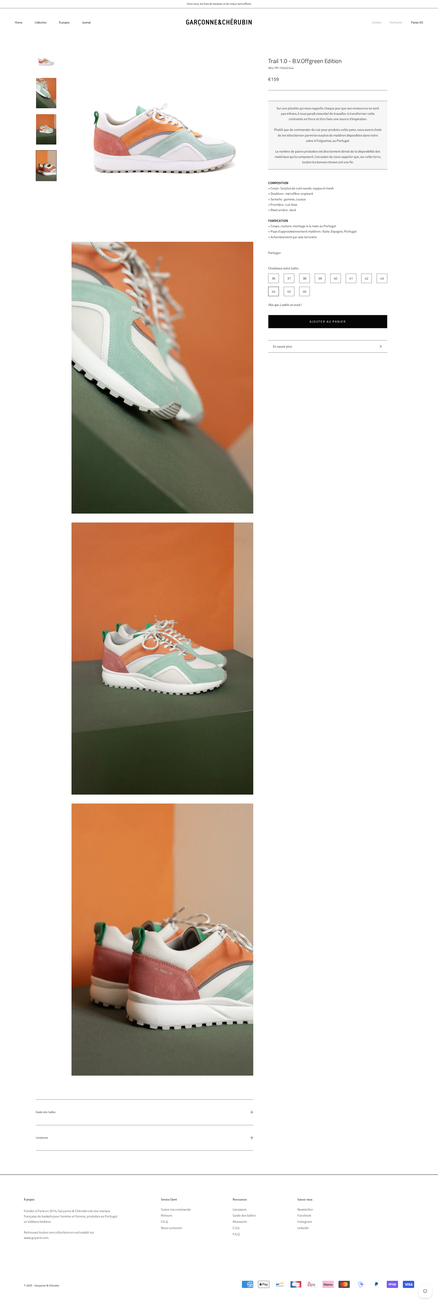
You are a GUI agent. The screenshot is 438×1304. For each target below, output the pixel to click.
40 (335, 278)
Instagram (304, 1221)
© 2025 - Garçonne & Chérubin (41, 1285)
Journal (86, 22)
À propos (64, 22)
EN (431, 13)
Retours (166, 1215)
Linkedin (303, 1228)
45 (289, 291)
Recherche (396, 22)
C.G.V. (236, 1228)
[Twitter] (294, 251)
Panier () (417, 22)
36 (273, 278)
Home (18, 22)
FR (426, 13)
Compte (376, 22)
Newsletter (305, 1209)
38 (304, 278)
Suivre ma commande (176, 1209)
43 (382, 278)
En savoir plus (282, 346)
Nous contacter (171, 1228)
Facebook (304, 1215)
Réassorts (240, 1221)
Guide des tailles (46, 1112)
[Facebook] (286, 251)
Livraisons (42, 1137)
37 (289, 278)
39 (320, 278)
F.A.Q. (164, 1221)
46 (304, 291)
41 (351, 278)
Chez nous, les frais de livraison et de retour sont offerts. (219, 4)
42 (366, 278)
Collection (40, 22)
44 (273, 291)
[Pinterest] (302, 251)
